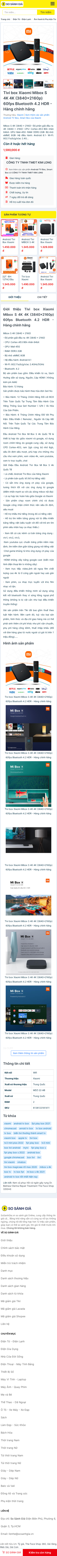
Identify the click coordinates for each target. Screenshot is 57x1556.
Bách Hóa (6, 1432)
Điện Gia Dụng (9, 1349)
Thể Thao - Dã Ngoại (13, 1402)
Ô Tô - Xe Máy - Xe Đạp (15, 1409)
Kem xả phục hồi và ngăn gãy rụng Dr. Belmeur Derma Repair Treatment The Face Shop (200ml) (28, 1185)
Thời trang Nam (10, 1440)
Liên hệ (5, 1323)
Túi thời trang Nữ (11, 1463)
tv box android (43, 1128)
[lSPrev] (7, 50)
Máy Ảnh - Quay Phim (14, 1387)
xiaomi (7, 1123)
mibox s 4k (45, 1167)
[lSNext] (49, 50)
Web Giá (4, 1547)
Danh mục (7, 1270)
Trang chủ (5, 19)
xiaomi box (10, 1138)
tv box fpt (19, 1171)
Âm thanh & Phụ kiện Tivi (45, 19)
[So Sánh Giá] (16, 1208)
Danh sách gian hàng (13, 1285)
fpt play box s (38, 1147)
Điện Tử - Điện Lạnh (22, 19)
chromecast (10, 1128)
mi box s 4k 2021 (36, 1171)
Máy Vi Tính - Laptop (13, 1379)
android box (33, 1152)
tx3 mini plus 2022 (13, 1142)
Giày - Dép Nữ (9, 1478)
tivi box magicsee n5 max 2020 (20, 1167)
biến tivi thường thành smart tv (30, 1133)
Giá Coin (14, 1547)
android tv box (21, 1123)
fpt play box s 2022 (14, 1152)
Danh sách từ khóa (12, 1293)
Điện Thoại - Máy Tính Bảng (17, 1364)
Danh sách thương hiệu (14, 1278)
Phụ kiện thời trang (12, 1501)
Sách (4, 1417)
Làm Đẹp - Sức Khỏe (13, 1425)
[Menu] (53, 3)
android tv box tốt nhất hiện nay (21, 1176)
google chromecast (14, 1157)
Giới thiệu (14, 297)
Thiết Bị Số (7, 1371)
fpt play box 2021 (41, 1123)
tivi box (33, 1138)
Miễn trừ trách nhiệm (13, 1263)
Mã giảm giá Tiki (11, 1301)
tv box (7, 1133)
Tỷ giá (21, 1544)
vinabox (21, 1162)
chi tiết (42, 297)
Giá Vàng (51, 1544)
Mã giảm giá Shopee (13, 1316)
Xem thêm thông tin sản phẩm (28, 1053)
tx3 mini (46, 1142)
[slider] (8, 84)
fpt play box (32, 1142)
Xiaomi (20, 115)
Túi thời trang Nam (12, 1455)
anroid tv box (26, 1128)
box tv (7, 1171)
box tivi (31, 1157)
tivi (39, 1157)
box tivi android (12, 1147)
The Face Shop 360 (35, 1544)
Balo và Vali (8, 1485)
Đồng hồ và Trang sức (14, 1493)
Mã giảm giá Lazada (13, 1308)
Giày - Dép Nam (10, 1470)
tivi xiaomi (9, 1162)
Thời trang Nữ (9, 1447)
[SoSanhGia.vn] (16, 4)
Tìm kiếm (45, 12)
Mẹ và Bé (6, 1394)
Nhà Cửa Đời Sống (12, 1356)
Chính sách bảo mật (13, 1247)
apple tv (22, 1138)
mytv (25, 1147)
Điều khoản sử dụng (13, 1255)
